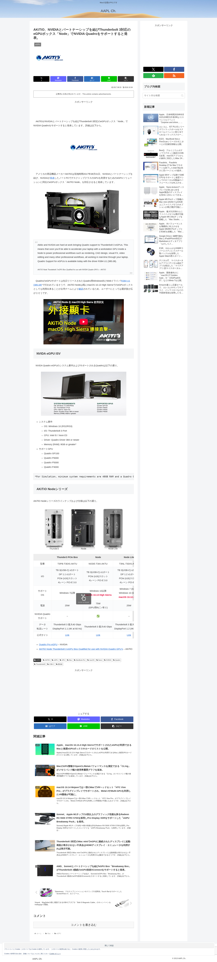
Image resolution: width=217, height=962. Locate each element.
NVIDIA (108, 660)
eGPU (38, 660)
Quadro (117, 660)
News (100, 660)
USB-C (51, 664)
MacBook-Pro (80, 660)
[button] (126, 79)
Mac (70, 660)
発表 (52, 178)
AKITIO (47, 660)
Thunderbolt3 (40, 664)
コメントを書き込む (84, 924)
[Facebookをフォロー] (174, 69)
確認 (81, 289)
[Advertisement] (83, 109)
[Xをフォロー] (153, 69)
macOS (91, 660)
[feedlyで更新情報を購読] (153, 75)
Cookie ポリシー (55, 954)
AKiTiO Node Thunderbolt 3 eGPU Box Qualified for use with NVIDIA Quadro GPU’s (81, 649)
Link (67, 635)
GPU (63, 660)
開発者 (60, 664)
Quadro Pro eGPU (48, 644)
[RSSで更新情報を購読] (174, 75)
